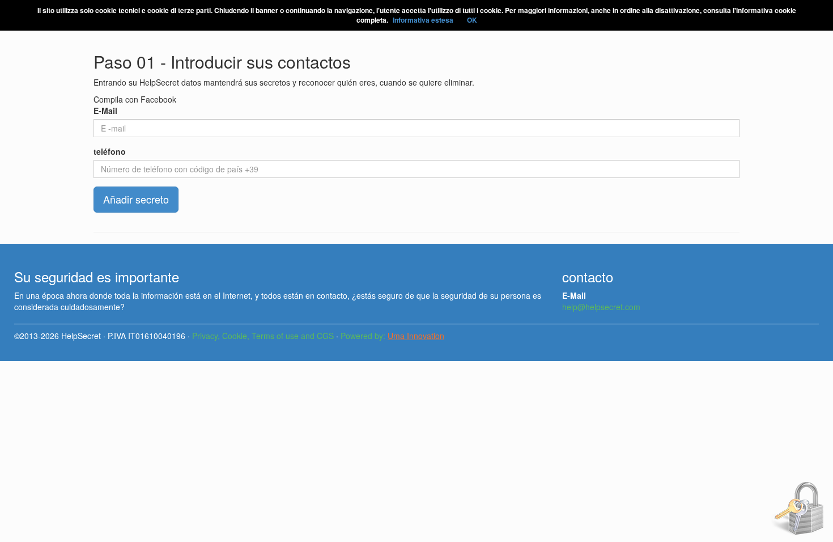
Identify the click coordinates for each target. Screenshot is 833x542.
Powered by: (392, 335)
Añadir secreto (136, 199)
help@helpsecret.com (601, 306)
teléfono (110, 151)
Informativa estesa (423, 20)
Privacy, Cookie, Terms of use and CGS (263, 335)
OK (472, 20)
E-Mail (105, 110)
